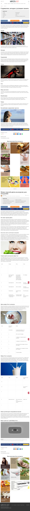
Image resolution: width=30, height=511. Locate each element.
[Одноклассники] (3, 1)
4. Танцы (4, 16)
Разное (24, 3)
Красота (15, 3)
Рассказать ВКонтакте (4, 20)
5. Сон (3, 17)
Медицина (12, 3)
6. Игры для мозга (17, 12)
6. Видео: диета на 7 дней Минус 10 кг (19, 202)
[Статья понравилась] (1, 134)
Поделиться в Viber (20, 134)
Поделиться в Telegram (19, 134)
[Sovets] (14, 1)
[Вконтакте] (1, 1)
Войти (28, 1)
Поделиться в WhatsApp (22, 134)
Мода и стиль (18, 3)
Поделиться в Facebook (26, 20)
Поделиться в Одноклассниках (15, 20)
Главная (1, 3)
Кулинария (5, 3)
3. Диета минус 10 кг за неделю (6, 203)
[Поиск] (28, 3)
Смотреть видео (15, 430)
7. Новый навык (17, 13)
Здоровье (9, 3)
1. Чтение (4, 12)
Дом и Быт (21, 3)
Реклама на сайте (3, 136)
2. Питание (4, 13)
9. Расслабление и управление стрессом (20, 16)
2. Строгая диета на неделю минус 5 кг (7, 202)
